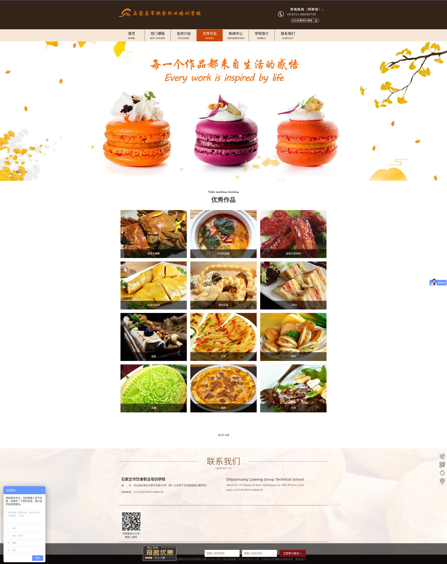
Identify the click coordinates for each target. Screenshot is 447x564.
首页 (131, 36)
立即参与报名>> (292, 553)
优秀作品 (210, 36)
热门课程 (157, 36)
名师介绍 (184, 36)
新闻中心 (235, 36)
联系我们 (288, 36)
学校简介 (262, 36)
